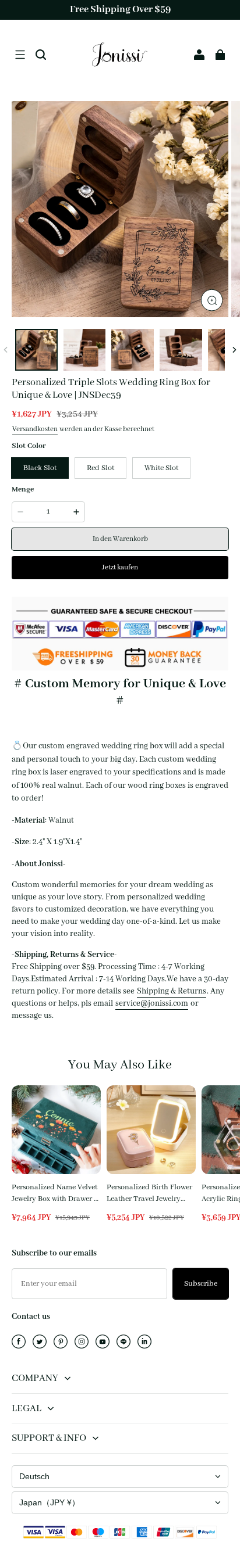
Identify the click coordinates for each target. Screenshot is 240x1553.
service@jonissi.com (151, 1003)
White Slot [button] (161, 468)
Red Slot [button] (100, 468)
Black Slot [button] (40, 468)
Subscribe (200, 1284)
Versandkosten (35, 429)
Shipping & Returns (171, 991)
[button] (20, 54)
